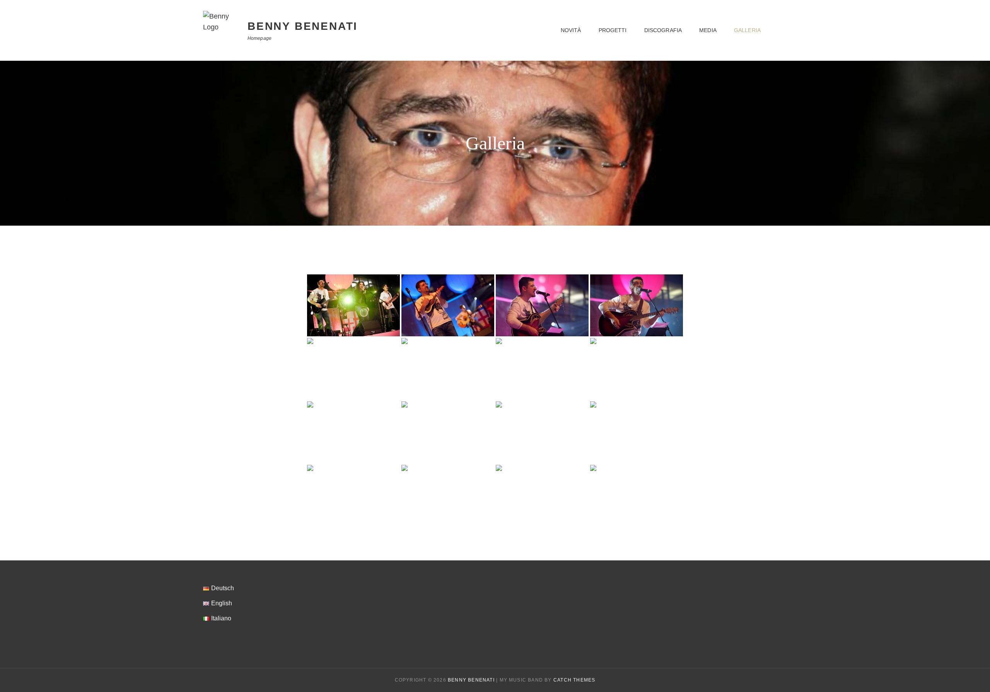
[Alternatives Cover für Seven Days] (542, 369)
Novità (571, 30)
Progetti (613, 30)
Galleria (747, 30)
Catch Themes (574, 680)
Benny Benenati (303, 26)
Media (708, 30)
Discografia (663, 30)
